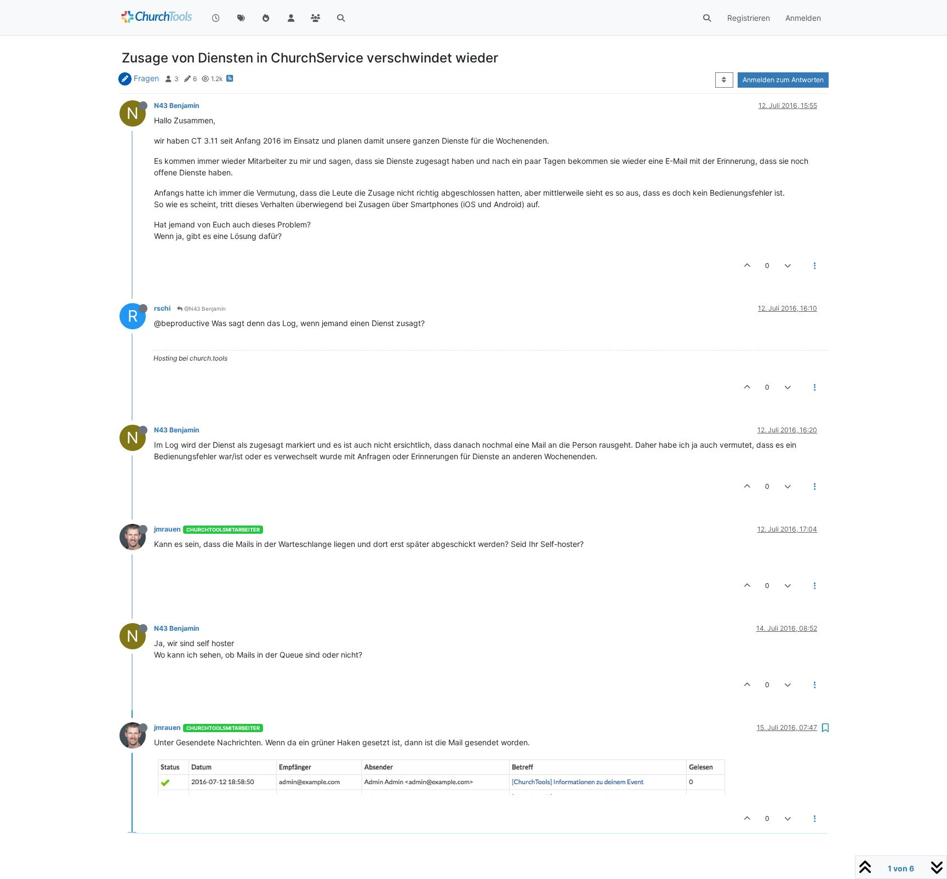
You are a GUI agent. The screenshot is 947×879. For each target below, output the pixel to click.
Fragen (146, 78)
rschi (162, 308)
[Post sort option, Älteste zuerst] (724, 80)
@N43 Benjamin (204, 308)
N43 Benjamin (176, 105)
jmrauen (167, 529)
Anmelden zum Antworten (783, 80)
